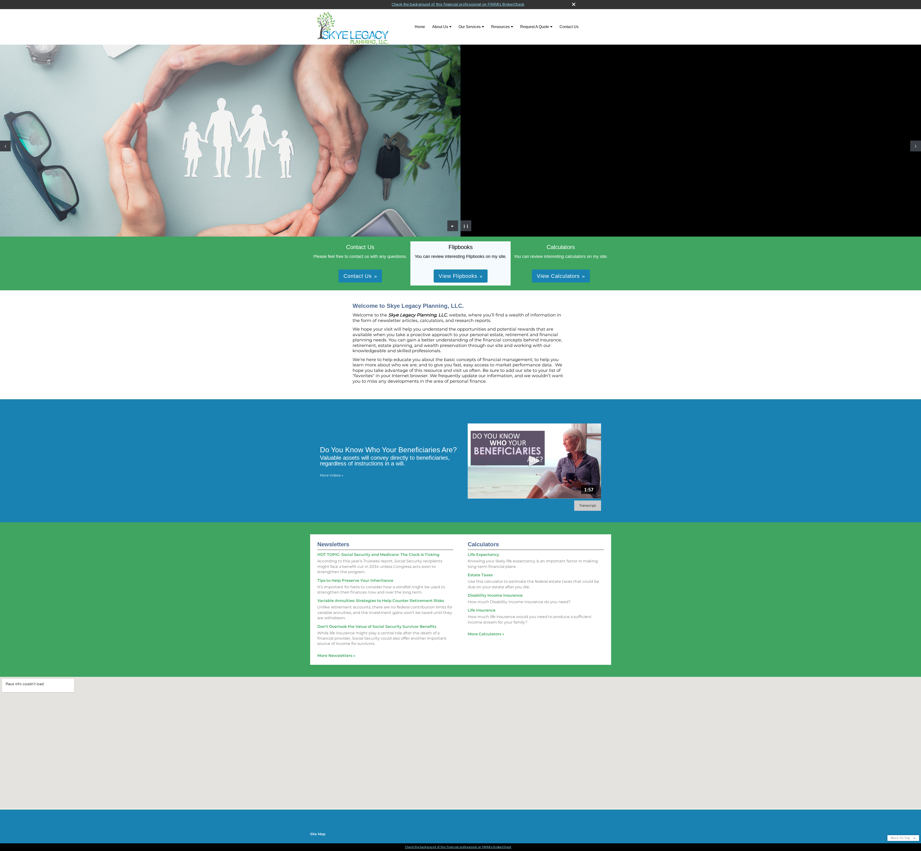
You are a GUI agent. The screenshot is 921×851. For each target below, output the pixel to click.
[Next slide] (915, 146)
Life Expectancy (483, 554)
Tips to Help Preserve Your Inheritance (355, 580)
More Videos (331, 475)
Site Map (317, 834)
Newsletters (333, 544)
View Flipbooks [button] (458, 276)
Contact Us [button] (357, 276)
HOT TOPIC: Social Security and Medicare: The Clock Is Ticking (378, 554)
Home (420, 27)
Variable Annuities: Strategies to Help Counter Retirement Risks (380, 600)
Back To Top (901, 838)
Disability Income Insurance (495, 595)
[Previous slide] (5, 146)
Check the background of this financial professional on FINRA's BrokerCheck (458, 4)
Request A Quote (534, 27)
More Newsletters (336, 655)
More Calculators (486, 634)
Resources (500, 27)
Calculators (483, 544)
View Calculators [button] (558, 276)
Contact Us (569, 27)
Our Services (470, 27)
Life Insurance (482, 610)
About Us (440, 27)
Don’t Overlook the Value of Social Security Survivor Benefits (376, 626)
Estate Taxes (480, 575)
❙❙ (466, 226)
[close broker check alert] (574, 4)
